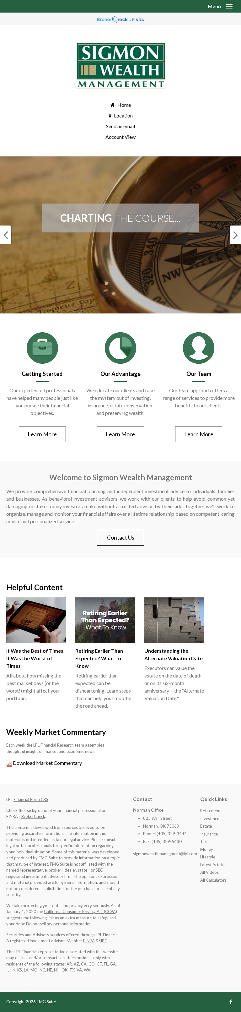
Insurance (209, 833)
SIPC (103, 940)
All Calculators (213, 880)
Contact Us (120, 537)
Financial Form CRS (30, 799)
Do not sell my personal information (59, 923)
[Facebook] (230, 1002)
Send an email (120, 126)
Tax (203, 841)
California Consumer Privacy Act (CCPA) (80, 911)
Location (123, 115)
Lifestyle (207, 856)
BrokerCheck (33, 816)
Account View (120, 137)
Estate (206, 826)
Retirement (210, 810)
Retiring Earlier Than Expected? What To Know (99, 658)
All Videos (209, 872)
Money (206, 849)
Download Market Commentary (47, 763)
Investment (210, 818)
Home (124, 105)
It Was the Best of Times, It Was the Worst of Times (35, 658)
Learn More (42, 434)
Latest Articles (213, 864)
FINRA (89, 940)
